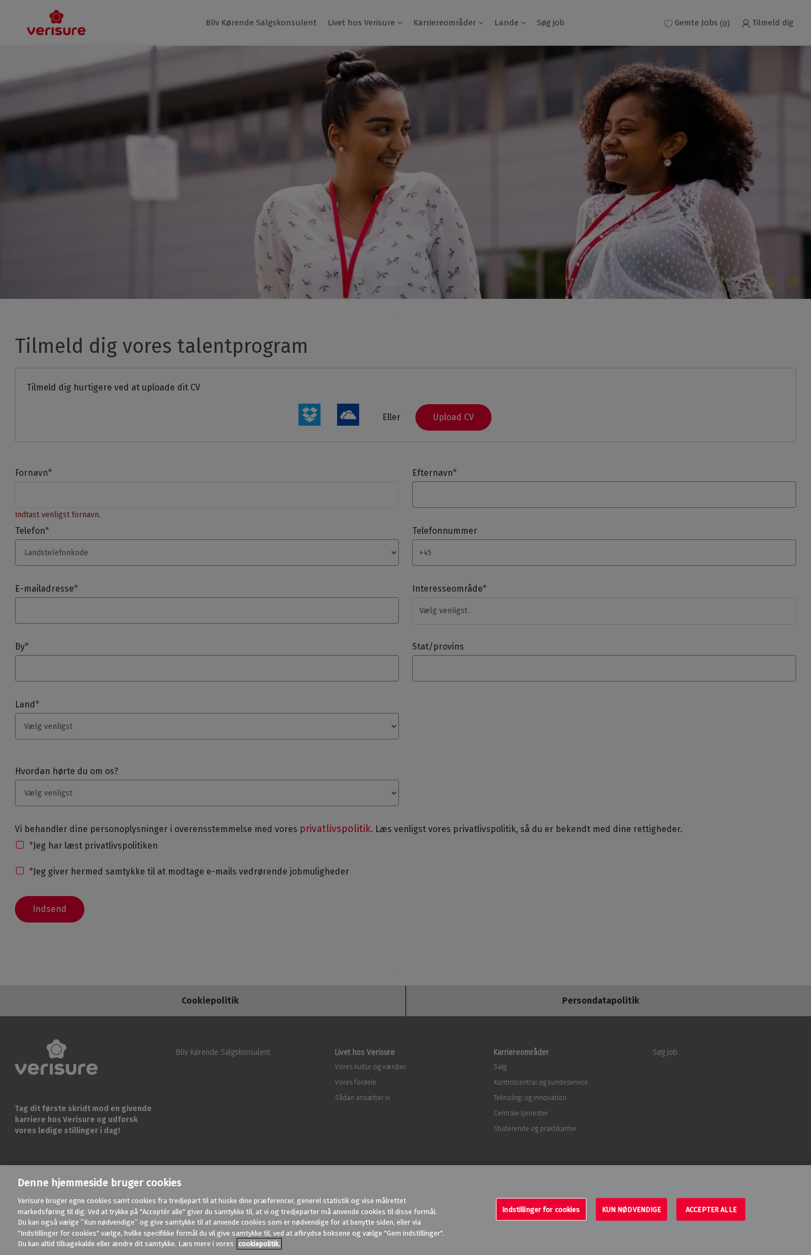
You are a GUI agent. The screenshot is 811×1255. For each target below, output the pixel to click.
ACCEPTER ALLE (711, 1209)
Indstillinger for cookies (541, 1209)
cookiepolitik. (259, 1244)
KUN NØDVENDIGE (631, 1209)
